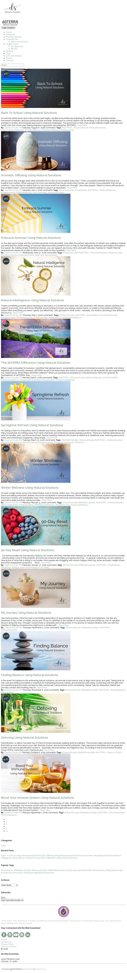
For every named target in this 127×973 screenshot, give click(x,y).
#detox (110, 752)
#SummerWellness (99, 252)
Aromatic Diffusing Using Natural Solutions (31, 175)
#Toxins (118, 752)
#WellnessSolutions (10, 380)
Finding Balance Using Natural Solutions (29, 675)
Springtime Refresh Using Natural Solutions (32, 425)
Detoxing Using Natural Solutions (24, 737)
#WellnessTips (67, 130)
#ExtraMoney (99, 870)
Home (9, 32)
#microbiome (7, 870)
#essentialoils (80, 190)
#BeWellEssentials (86, 502)
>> (7, 831)
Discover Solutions (19, 41)
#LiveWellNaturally (108, 315)
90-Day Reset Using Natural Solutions (27, 550)
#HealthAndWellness (65, 380)
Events (9, 58)
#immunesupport (9, 815)
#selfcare (39, 255)
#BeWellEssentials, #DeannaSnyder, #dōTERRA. (84, 440)
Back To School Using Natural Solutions (29, 113)
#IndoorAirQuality (56, 192)
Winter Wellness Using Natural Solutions (29, 487)
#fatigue (15, 567)
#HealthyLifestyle (9, 255)
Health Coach (12, 44)
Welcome (10, 34)
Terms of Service (8, 946)
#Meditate (18, 870)
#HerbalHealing (26, 505)
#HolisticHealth (110, 377)
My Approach (17, 46)
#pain (22, 567)
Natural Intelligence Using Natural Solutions (32, 300)
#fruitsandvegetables (33, 873)
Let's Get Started (14, 56)
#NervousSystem (40, 870)
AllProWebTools (28, 969)
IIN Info (14, 49)
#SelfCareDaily (41, 317)
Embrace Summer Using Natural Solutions (31, 238)
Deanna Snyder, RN (13, 127)
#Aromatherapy (40, 192)
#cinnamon (49, 873)
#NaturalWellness (107, 190)
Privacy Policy (7, 944)
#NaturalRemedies (9, 505)
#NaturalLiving (115, 252)
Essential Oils (12, 39)
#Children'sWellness (50, 130)
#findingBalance (117, 690)
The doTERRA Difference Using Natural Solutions (35, 362)
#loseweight (32, 567)
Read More (82, 125)
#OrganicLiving (62, 505)
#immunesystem (117, 812)
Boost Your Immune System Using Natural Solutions (37, 797)
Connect (10, 60)
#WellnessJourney (24, 317)
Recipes (9, 51)
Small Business (40, 969)
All (3, 845)
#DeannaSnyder (81, 127)
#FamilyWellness (33, 130)
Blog (8, 53)
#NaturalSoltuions (97, 127)
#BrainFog (6, 567)
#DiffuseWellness (24, 192)
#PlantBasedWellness (44, 505)
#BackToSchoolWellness (12, 130)
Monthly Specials (14, 37)
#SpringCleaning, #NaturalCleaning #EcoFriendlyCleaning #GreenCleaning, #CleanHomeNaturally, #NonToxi (61, 441)
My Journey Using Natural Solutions (26, 612)
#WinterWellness (115, 502)
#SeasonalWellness (79, 505)
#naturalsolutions (26, 255)
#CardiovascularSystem (12, 873)
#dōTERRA (67, 127)
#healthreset (114, 565)
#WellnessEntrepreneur (30, 380)
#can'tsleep (43, 567)
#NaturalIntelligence (72, 317)
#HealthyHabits (8, 317)
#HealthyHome (8, 192)
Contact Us (6, 942)
